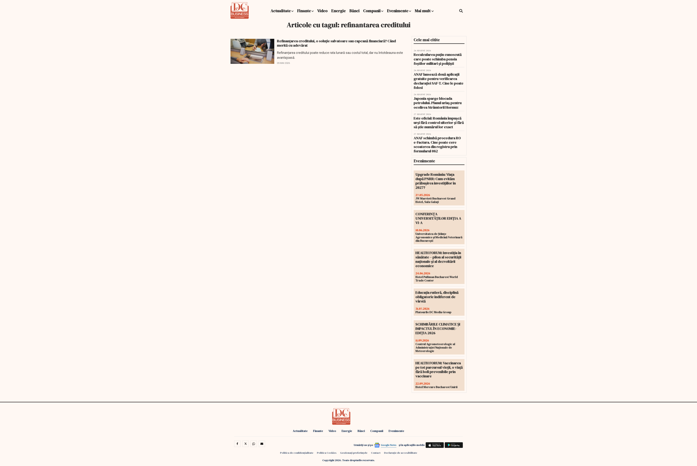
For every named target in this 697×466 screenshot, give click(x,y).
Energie (338, 10)
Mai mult (423, 10)
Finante (304, 10)
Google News (388, 445)
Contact (375, 453)
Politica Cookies (327, 453)
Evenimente (397, 10)
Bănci (354, 10)
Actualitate (281, 10)
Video (322, 10)
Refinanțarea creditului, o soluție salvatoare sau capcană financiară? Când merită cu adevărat (336, 43)
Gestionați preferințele (353, 453)
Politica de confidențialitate (296, 453)
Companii (372, 10)
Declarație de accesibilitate (400, 453)
